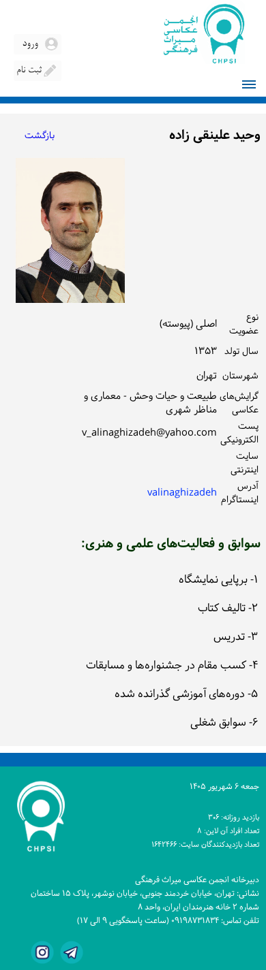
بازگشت (40, 136)
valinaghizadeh (182, 493)
